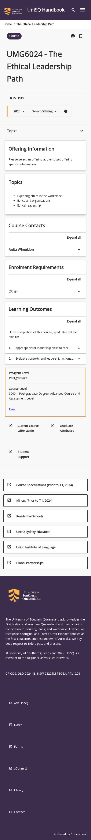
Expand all (74, 237)
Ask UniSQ (21, 703)
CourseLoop (79, 834)
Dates (18, 725)
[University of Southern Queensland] (13, 12)
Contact (19, 812)
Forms (18, 746)
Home (7, 24)
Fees (12, 409)
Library (18, 790)
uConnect (20, 768)
